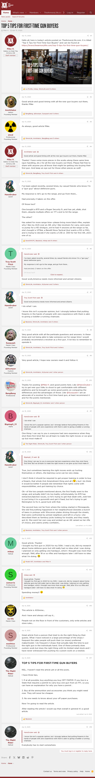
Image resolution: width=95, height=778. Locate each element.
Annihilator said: (30, 152)
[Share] (87, 35)
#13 (90, 538)
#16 (90, 630)
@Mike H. (45, 385)
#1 (91, 35)
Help (81, 771)
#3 (91, 121)
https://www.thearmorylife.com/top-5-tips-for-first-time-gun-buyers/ (55, 45)
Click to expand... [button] (56, 275)
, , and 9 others (41, 240)
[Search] (91, 12)
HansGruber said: (30, 254)
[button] (26, 12)
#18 (90, 727)
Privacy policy (72, 771)
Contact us (47, 771)
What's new (18, 12)
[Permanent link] (78, 663)
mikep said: (28, 575)
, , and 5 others (42, 113)
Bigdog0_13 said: (30, 457)
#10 (90, 380)
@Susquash (72, 392)
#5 (91, 181)
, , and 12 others (40, 89)
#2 (91, 97)
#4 (91, 146)
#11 (91, 411)
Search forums (18, 17)
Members (34, 12)
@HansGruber (83, 385)
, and (38, 561)
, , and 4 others (44, 173)
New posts (5, 17)
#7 (91, 292)
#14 (90, 569)
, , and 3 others (42, 138)
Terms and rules (59, 771)
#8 (91, 330)
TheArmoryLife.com (53, 12)
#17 (90, 658)
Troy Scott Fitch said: (32, 298)
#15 (90, 605)
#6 (91, 248)
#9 (91, 355)
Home (6, 12)
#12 (90, 452)
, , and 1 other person (44, 372)
